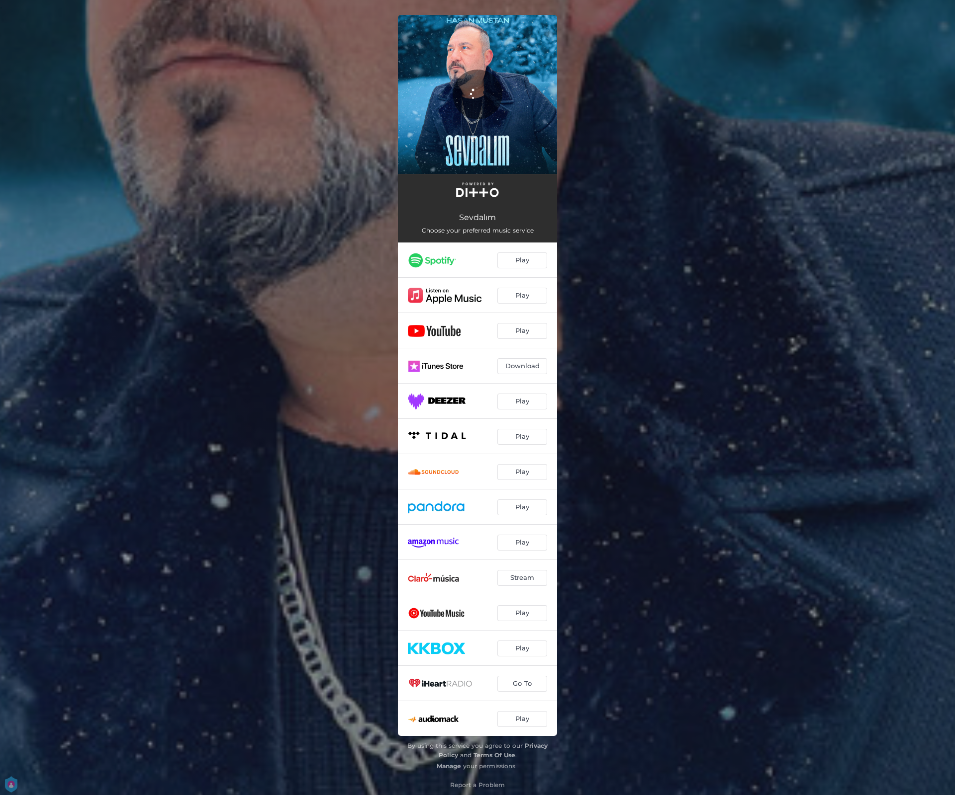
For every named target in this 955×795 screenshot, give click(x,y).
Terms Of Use (494, 755)
